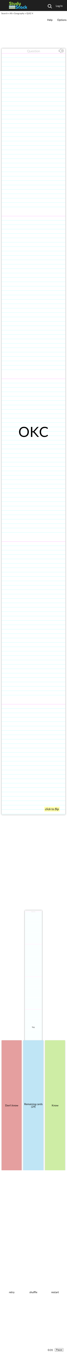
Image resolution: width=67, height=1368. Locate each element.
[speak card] (61, 52)
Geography (19, 13)
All (11, 13)
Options (62, 19)
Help (50, 19)
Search (4, 13)
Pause (59, 1350)
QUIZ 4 (29, 13)
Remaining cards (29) (33, 1105)
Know (55, 1105)
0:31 (50, 1349)
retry (11, 1292)
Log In (59, 5)
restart (55, 1292)
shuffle (33, 1292)
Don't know (11, 1105)
